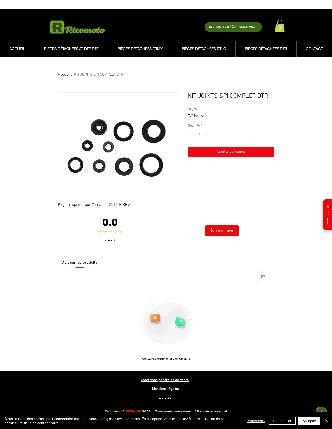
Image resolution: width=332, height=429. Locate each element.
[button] (280, 26)
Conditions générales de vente (165, 380)
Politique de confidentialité (38, 422)
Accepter (309, 420)
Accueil (64, 74)
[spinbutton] (199, 134)
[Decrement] (192, 134)
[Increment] (206, 134)
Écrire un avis (222, 230)
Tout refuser (282, 420)
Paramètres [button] (256, 420)
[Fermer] (326, 420)
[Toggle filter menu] (262, 276)
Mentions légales (165, 389)
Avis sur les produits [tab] (79, 262)
